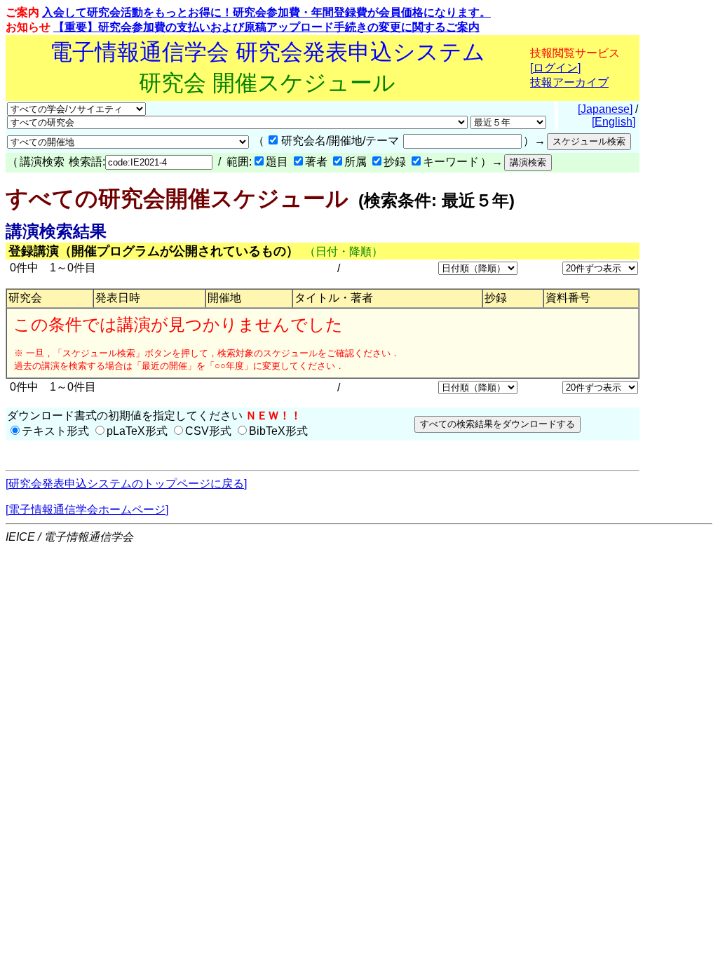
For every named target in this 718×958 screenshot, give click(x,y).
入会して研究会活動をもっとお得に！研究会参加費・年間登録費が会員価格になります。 (266, 12)
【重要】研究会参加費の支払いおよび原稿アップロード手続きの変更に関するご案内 (266, 27)
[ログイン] (555, 68)
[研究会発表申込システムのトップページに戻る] (126, 484)
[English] (613, 122)
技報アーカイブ (569, 82)
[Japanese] (605, 109)
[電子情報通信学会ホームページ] (87, 509)
